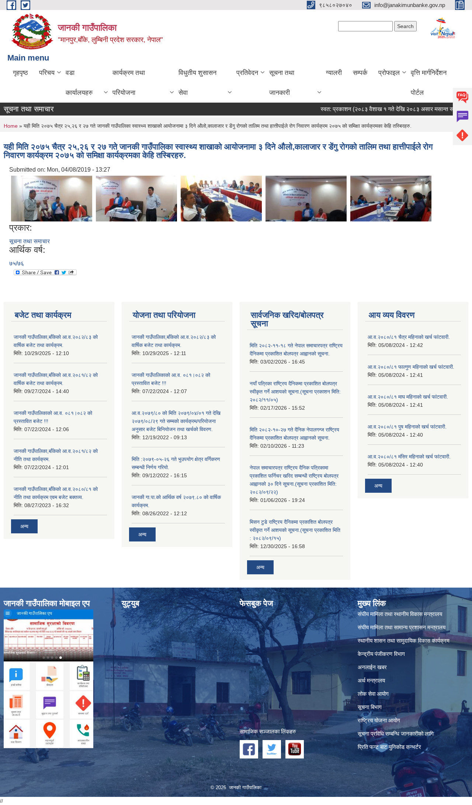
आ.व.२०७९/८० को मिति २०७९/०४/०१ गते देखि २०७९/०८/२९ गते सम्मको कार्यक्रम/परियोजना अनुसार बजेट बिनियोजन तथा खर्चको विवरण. (176, 421)
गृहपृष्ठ (20, 72)
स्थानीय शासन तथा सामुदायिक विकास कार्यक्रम (404, 640)
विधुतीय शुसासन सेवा (197, 82)
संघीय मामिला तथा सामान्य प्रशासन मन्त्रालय (401, 627)
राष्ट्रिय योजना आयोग (379, 720)
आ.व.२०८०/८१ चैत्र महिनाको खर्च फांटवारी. (409, 337)
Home (11, 126)
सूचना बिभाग (370, 707)
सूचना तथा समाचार (29, 241)
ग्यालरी (334, 72)
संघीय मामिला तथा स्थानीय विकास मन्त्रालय (400, 614)
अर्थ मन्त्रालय (371, 680)
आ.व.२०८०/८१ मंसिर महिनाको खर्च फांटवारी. (409, 457)
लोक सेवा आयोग (373, 694)
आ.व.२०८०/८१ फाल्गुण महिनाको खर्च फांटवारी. (411, 367)
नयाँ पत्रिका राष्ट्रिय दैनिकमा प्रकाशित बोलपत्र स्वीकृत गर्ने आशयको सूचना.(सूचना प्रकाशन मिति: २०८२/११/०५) (295, 392)
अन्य (24, 526)
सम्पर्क (360, 72)
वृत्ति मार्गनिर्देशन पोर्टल (429, 82)
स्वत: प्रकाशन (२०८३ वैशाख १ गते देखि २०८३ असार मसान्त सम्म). (375, 109)
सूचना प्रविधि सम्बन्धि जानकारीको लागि (396, 733)
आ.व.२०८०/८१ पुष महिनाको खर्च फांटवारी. (407, 427)
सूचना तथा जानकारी (281, 82)
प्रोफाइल (389, 72)
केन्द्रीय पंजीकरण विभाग (381, 654)
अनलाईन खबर (372, 667)
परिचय (47, 72)
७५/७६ (16, 263)
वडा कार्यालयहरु (79, 82)
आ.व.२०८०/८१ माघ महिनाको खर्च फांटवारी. (408, 397)
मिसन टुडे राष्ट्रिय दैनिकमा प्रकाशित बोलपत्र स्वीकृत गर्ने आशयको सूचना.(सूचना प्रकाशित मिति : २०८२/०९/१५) (295, 530)
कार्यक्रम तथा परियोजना (128, 82)
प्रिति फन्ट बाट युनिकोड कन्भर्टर (389, 747)
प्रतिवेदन (247, 72)
